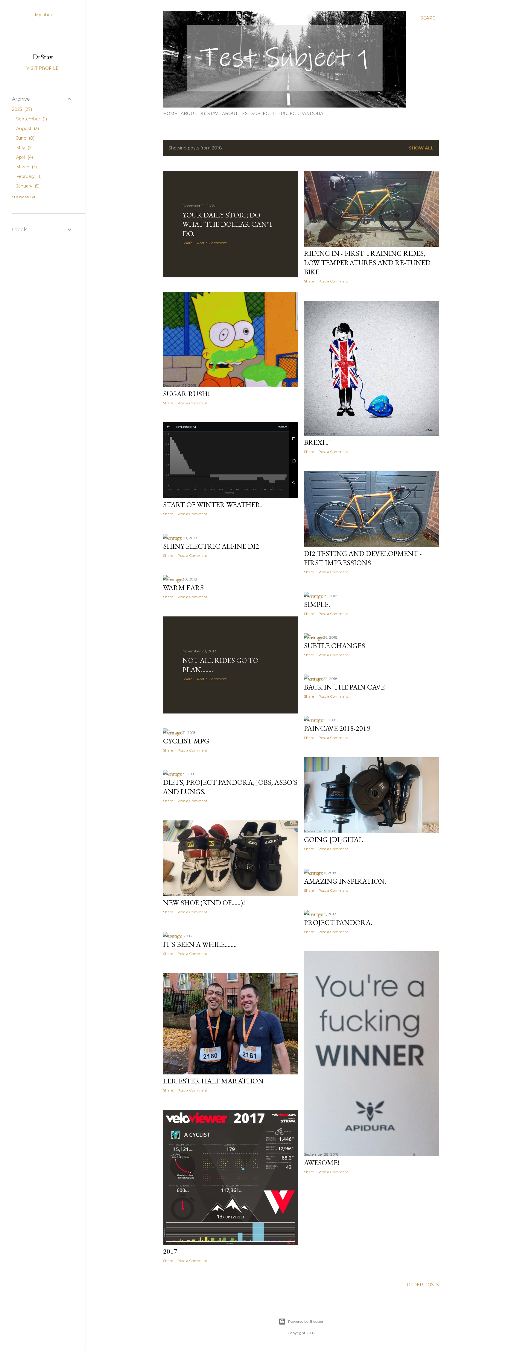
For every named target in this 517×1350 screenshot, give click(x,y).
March (26, 167)
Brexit (316, 442)
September (31, 119)
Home (170, 113)
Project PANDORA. (338, 922)
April (24, 157)
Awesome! (322, 1162)
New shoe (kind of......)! (204, 902)
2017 (170, 1251)
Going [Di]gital (333, 839)
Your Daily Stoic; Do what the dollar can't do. (228, 224)
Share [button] (187, 243)
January (27, 186)
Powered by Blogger (305, 1321)
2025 (21, 109)
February (28, 176)
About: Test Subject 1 (248, 113)
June (24, 138)
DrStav (43, 56)
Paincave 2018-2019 (337, 728)
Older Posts (423, 1284)
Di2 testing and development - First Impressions (363, 558)
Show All (421, 148)
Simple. (317, 604)
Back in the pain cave (344, 687)
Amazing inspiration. (345, 881)
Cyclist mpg (186, 741)
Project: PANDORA (300, 113)
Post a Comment (212, 243)
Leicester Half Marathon (213, 1081)
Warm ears (183, 587)
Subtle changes (334, 645)
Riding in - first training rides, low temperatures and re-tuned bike (367, 262)
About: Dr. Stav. (200, 113)
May (23, 147)
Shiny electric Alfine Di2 (211, 546)
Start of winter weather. (212, 504)
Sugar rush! (186, 393)
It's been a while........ (200, 944)
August (27, 128)
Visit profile (42, 68)
